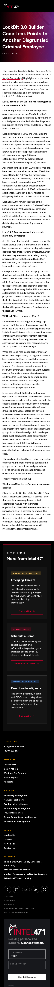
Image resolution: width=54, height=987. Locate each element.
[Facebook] (7, 889)
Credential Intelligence (16, 804)
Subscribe (25, 611)
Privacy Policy (8, 896)
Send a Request (27, 977)
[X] (44, 889)
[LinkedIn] (26, 889)
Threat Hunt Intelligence (17, 821)
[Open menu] (48, 6)
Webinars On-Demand (15, 773)
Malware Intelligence (15, 800)
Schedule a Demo (25, 663)
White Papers (11, 777)
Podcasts (8, 782)
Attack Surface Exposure (17, 869)
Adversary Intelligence (15, 795)
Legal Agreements (10, 904)
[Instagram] (16, 889)
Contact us (9, 848)
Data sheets (10, 764)
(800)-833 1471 (12, 751)
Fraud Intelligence (13, 813)
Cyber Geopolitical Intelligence (20, 817)
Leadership (9, 835)
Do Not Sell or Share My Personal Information (19, 908)
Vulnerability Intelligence (17, 808)
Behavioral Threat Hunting (18, 878)
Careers (8, 839)
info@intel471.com (14, 746)
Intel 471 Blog (11, 769)
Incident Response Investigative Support (25, 874)
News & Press (11, 844)
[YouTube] (35, 889)
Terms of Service (9, 900)
